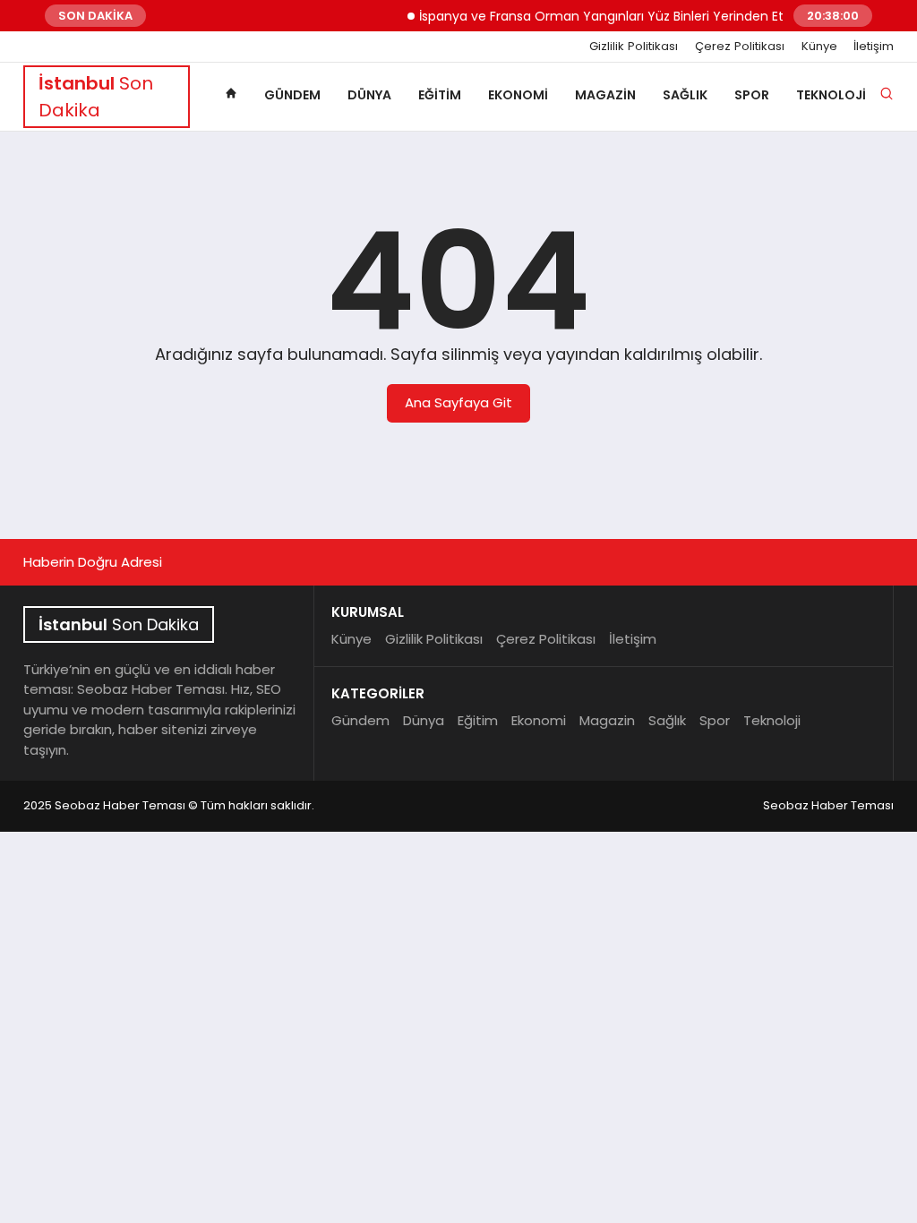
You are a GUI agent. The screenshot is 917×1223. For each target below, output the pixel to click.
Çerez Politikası (739, 46)
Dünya (369, 95)
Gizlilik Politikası (633, 46)
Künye (819, 46)
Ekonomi (518, 95)
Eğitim (439, 95)
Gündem (292, 95)
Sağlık (685, 95)
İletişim (873, 46)
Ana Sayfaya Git (458, 402)
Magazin (605, 95)
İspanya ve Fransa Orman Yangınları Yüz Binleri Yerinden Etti (595, 16)
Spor (751, 95)
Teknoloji (831, 95)
